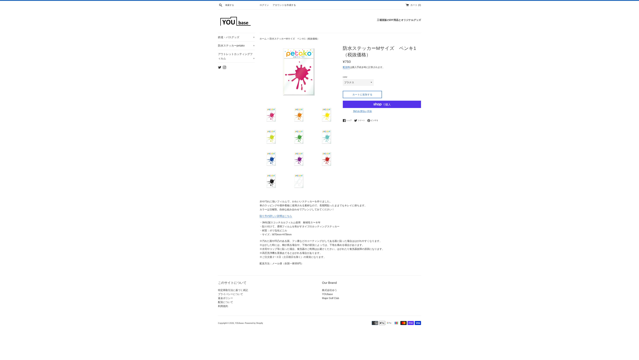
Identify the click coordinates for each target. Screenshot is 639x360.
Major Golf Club (330, 298)
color (345, 77)
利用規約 (223, 306)
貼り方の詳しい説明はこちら (276, 215)
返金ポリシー (225, 298)
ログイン (264, 5)
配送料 (346, 67)
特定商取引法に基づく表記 (233, 290)
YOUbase (327, 294)
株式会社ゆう (329, 290)
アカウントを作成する (284, 5)
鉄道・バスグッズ (236, 37)
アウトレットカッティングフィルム (236, 56)
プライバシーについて (230, 294)
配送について (225, 302)
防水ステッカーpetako (236, 45)
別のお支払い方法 (362, 111)
